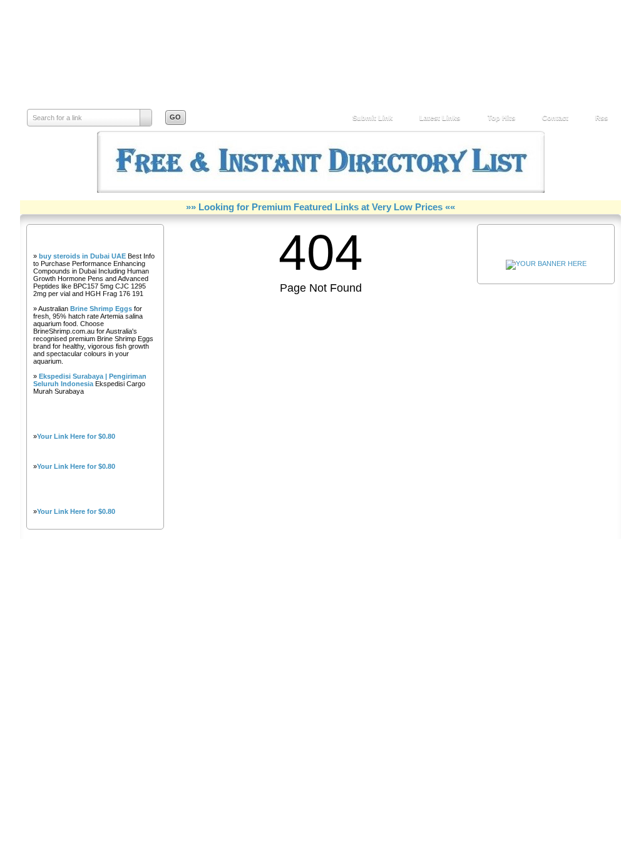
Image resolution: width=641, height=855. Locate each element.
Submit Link (372, 117)
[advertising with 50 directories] (546, 263)
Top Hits (501, 117)
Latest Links (439, 117)
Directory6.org (97, 66)
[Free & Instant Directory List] (321, 190)
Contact (555, 117)
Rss (601, 117)
